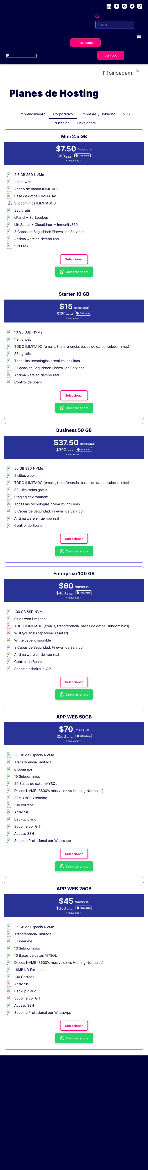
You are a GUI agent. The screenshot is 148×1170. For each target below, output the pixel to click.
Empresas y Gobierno (98, 114)
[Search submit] (95, 34)
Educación (61, 123)
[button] (139, 36)
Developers (86, 123)
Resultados (85, 43)
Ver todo (110, 55)
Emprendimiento (31, 114)
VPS (126, 114)
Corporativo (63, 114)
